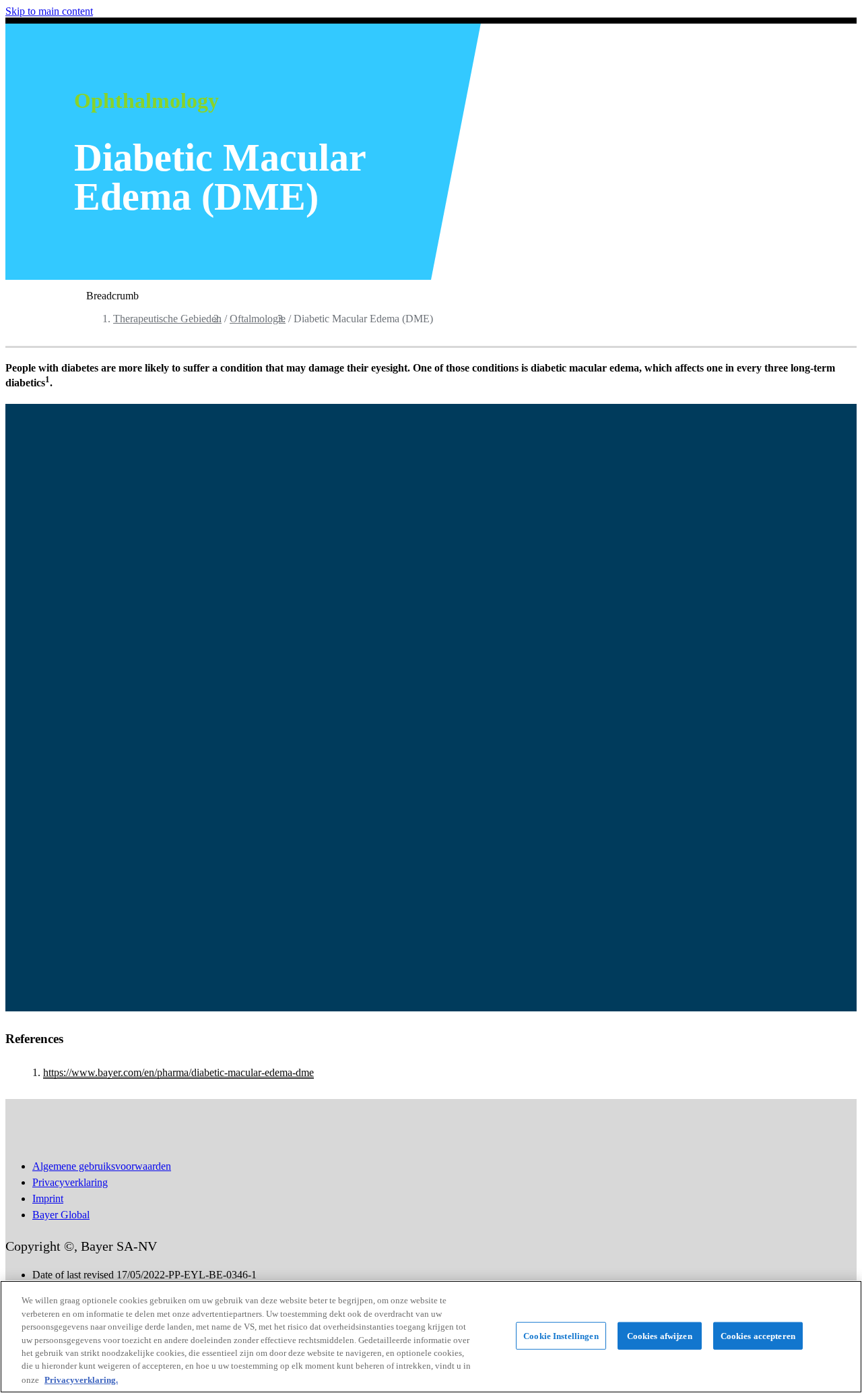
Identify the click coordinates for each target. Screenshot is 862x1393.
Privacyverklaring (70, 1182)
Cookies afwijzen (659, 1335)
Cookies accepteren (758, 1335)
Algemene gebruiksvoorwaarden (101, 1166)
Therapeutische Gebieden (167, 318)
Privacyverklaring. (81, 1379)
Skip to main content (49, 11)
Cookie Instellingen (560, 1335)
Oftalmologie (258, 318)
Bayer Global (61, 1214)
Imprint (47, 1198)
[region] (431, 1336)
